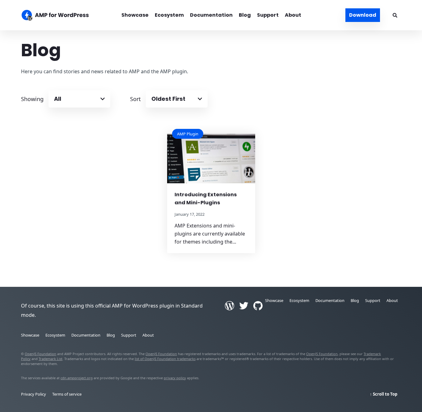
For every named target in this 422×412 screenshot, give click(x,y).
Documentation (211, 15)
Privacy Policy (33, 394)
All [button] (57, 99)
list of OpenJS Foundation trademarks (165, 358)
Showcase (135, 15)
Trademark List (50, 358)
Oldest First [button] (168, 99)
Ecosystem (169, 15)
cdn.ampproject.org (77, 378)
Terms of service (67, 394)
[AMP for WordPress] (65, 16)
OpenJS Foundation (40, 353)
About (293, 15)
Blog (245, 15)
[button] (211, 206)
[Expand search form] (395, 15)
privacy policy (175, 378)
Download (362, 15)
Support (268, 15)
